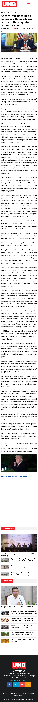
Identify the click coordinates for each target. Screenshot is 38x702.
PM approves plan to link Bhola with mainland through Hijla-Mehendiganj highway (23, 619)
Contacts (18, 696)
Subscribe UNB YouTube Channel (15, 476)
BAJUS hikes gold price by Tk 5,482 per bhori (22, 640)
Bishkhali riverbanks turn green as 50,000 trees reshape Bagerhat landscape (22, 633)
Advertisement (28, 693)
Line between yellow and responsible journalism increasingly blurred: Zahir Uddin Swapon (23, 612)
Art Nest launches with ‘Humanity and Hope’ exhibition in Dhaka (23, 567)
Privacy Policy (15, 693)
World (9, 12)
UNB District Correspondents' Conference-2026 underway (17, 555)
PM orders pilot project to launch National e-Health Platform (18, 607)
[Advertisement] (19, 502)
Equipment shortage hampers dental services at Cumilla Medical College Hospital (23, 560)
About (4, 693)
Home (3, 12)
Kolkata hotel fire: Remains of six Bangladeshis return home (22, 626)
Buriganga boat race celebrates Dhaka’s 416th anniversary (22, 574)
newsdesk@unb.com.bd (19, 680)
